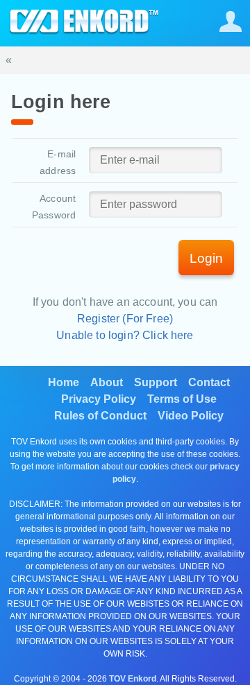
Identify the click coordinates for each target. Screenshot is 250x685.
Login (206, 258)
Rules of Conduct (100, 416)
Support (155, 382)
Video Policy (191, 416)
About (106, 382)
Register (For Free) (125, 318)
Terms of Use (182, 399)
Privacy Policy (98, 399)
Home (63, 382)
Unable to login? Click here (124, 335)
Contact (209, 382)
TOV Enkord (132, 679)
